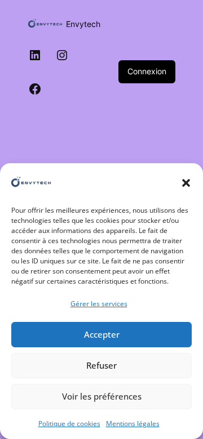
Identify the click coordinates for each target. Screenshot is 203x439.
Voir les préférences (102, 396)
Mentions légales (133, 423)
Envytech (83, 24)
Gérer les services (98, 303)
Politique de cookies (69, 423)
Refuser (101, 365)
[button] (186, 183)
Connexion (146, 71)
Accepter (102, 334)
